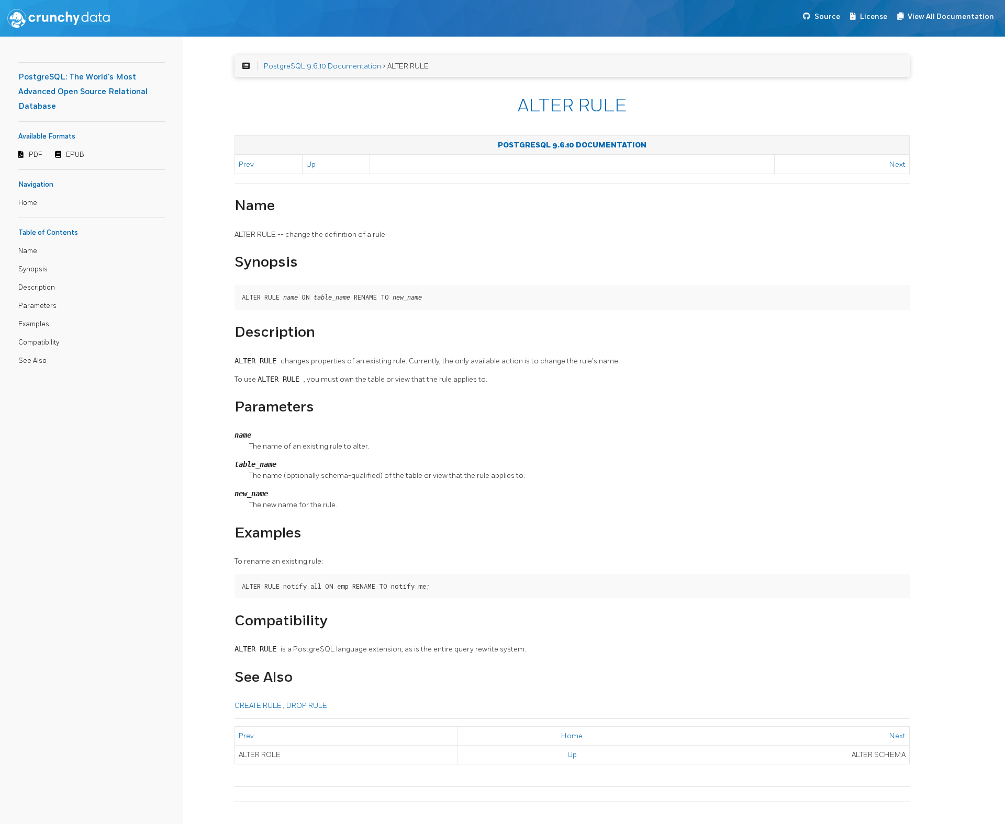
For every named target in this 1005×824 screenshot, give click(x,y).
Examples (33, 324)
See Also (32, 361)
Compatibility (38, 342)
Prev (246, 164)
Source (827, 16)
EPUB (75, 155)
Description (36, 287)
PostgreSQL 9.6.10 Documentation (322, 66)
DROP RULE (306, 705)
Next (897, 164)
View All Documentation (951, 16)
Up (311, 164)
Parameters (37, 306)
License (873, 16)
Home (27, 203)
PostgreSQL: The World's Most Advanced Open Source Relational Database (83, 91)
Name (27, 251)
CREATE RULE (258, 705)
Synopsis (33, 269)
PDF (35, 155)
